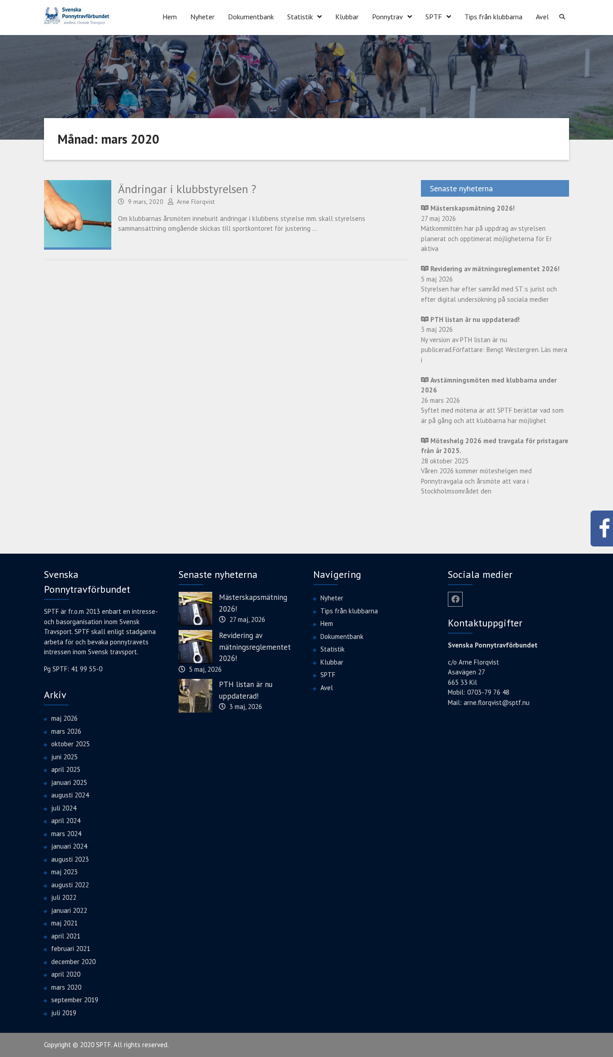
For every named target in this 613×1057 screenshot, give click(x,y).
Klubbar (347, 16)
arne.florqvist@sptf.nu (497, 702)
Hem (169, 16)
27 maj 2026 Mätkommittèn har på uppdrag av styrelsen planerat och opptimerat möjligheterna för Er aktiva (486, 228)
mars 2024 (66, 833)
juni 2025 (64, 757)
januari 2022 (69, 910)
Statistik (300, 16)
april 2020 (65, 974)
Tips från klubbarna (493, 16)
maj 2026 (64, 718)
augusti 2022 (70, 885)
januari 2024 (69, 846)
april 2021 (65, 936)
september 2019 (74, 999)
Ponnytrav (387, 16)
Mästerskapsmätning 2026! (253, 603)
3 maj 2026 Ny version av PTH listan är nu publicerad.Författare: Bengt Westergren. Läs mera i (494, 339)
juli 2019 (63, 1013)
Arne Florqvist (196, 202)
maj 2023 (64, 872)
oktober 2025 (70, 744)
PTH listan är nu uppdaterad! (245, 690)
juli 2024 (63, 808)
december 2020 (73, 961)
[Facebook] (455, 599)
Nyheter (202, 16)
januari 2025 (69, 782)
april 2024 (65, 820)
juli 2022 (63, 897)
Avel (542, 16)
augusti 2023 (70, 859)
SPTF (433, 16)
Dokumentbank (251, 16)
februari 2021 (70, 948)
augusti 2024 (70, 795)
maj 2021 (64, 923)
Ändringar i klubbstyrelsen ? (187, 188)
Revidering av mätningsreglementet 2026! (255, 646)
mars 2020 (66, 987)
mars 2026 (66, 731)
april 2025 (65, 769)
